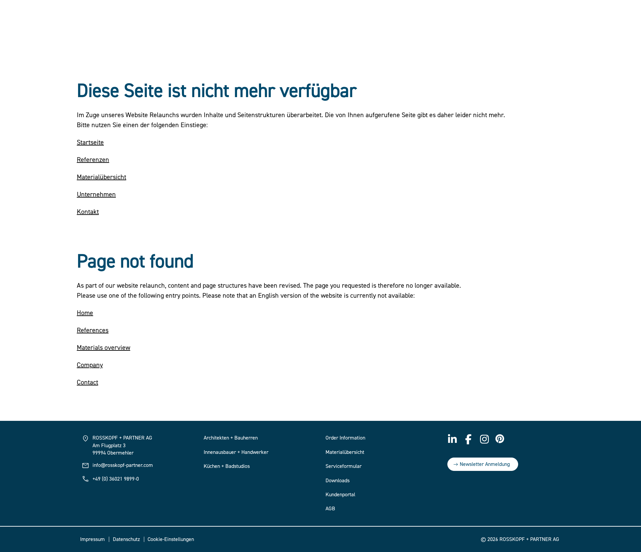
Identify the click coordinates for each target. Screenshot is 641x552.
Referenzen (93, 160)
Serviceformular (344, 466)
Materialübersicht (101, 177)
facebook (468, 439)
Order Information (345, 438)
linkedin (452, 439)
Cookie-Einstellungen (171, 539)
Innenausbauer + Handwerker (236, 452)
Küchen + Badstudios (227, 466)
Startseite (90, 142)
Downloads (338, 480)
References (93, 330)
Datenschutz (126, 539)
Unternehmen (96, 194)
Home (85, 313)
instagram (484, 439)
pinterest (500, 439)
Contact (87, 382)
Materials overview (103, 347)
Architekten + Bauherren (231, 438)
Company (90, 365)
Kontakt (88, 212)
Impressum (92, 539)
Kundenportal (340, 494)
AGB (330, 508)
